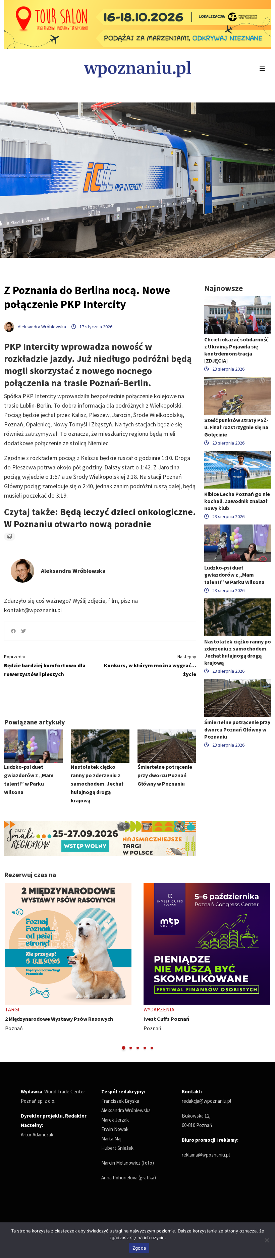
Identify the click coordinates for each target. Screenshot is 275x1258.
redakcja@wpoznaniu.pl (206, 1101)
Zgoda (139, 1248)
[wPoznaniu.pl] (137, 68)
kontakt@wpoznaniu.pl (33, 610)
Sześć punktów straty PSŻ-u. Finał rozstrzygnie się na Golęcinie (236, 427)
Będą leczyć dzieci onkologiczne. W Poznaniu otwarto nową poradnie (100, 518)
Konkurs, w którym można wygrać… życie (150, 665)
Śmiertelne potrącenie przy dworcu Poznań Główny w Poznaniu (165, 775)
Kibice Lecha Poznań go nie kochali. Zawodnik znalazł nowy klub (237, 501)
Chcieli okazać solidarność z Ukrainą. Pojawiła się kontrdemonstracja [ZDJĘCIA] (236, 350)
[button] (123, 1048)
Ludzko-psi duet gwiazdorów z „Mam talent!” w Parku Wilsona (234, 574)
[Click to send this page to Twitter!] (23, 631)
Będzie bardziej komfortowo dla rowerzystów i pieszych (45, 665)
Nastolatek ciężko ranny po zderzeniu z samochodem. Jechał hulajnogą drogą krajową (97, 783)
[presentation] (10, 967)
